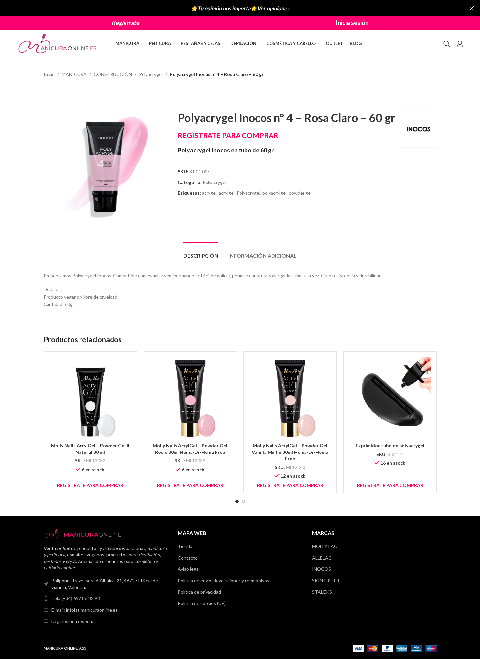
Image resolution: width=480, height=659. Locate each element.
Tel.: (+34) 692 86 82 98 (75, 598)
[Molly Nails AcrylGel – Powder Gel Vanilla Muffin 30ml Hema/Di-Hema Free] (290, 398)
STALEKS (322, 592)
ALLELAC (322, 558)
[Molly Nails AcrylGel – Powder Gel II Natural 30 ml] (90, 398)
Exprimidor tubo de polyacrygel (390, 445)
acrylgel (227, 193)
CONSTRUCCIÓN (113, 74)
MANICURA (74, 74)
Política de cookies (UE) (202, 603)
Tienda (185, 546)
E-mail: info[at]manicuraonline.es (84, 610)
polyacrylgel (274, 193)
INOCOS (321, 569)
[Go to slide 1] (237, 501)
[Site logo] (58, 43)
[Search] (446, 43)
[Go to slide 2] (243, 501)
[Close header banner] (472, 8)
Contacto (188, 558)
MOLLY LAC (324, 546)
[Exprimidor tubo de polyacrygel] (390, 398)
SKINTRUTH (325, 580)
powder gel (300, 193)
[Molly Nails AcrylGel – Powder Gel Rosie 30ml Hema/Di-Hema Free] (190, 398)
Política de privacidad (199, 592)
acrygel (209, 193)
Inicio (49, 74)
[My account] (459, 43)
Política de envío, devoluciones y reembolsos (223, 580)
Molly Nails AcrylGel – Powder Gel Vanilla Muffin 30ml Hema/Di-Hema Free (290, 452)
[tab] (200, 252)
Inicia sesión (352, 22)
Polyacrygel (151, 74)
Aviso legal (189, 569)
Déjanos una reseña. (72, 621)
